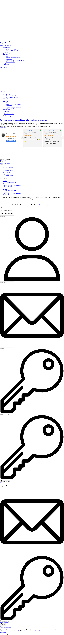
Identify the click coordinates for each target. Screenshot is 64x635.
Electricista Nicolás (9, 114)
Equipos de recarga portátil (9, 182)
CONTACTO (6, 63)
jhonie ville (52, 130)
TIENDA (5, 55)
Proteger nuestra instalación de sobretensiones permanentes (24, 120)
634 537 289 (3, 42)
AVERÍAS (6, 52)
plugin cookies (37, 630)
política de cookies (16, 630)
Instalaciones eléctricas (8, 116)
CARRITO (6, 64)
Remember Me (5, 621)
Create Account (6, 481)
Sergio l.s (31, 130)
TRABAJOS (6, 53)
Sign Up (2, 626)
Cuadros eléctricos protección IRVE (12, 185)
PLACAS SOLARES (11, 49)
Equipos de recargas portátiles (13, 57)
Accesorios (9, 59)
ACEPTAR (3, 633)
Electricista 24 (10, 134)
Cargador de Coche (8, 170)
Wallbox (8, 56)
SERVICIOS (6, 48)
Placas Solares (6, 168)
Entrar (1, 91)
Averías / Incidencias (8, 167)
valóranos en (10, 140)
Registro (6, 91)
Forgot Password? (4, 622)
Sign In (2, 482)
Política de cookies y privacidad (45, 205)
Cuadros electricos (10, 62)
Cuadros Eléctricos (7, 186)
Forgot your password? (5, 627)
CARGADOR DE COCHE (13, 50)
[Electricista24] (5, 79)
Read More (3, 127)
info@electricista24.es (5, 45)
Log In (3, 624)
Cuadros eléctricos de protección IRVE (15, 60)
